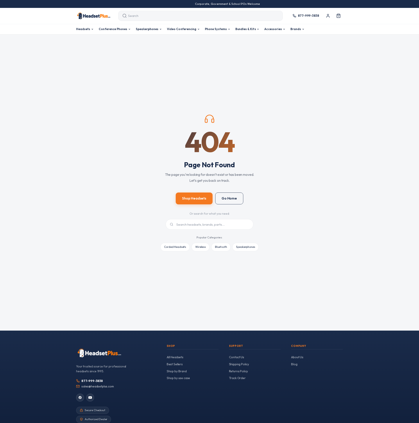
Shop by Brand (177, 371)
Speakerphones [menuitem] (147, 29)
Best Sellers (175, 364)
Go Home (229, 198)
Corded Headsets (175, 246)
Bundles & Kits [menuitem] (245, 29)
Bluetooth (221, 246)
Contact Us (236, 357)
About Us (297, 357)
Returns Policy (238, 371)
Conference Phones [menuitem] (113, 29)
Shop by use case (178, 378)
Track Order (237, 378)
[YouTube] (90, 397)
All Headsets (175, 357)
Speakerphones (245, 246)
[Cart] (338, 15)
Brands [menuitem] (295, 29)
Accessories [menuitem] (273, 29)
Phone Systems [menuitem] (216, 29)
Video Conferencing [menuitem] (181, 29)
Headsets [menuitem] (83, 29)
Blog (294, 364)
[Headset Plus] (93, 15)
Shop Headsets (194, 198)
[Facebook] (80, 397)
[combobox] (196, 15)
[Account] (328, 15)
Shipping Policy (239, 364)
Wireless (200, 246)
